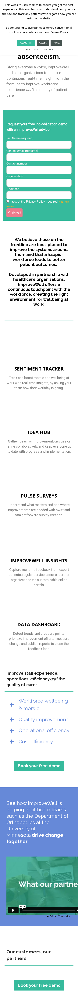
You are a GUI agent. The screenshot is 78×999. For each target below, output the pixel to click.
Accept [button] (43, 42)
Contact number (16, 163)
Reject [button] (56, 42)
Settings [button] (48, 49)
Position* (12, 189)
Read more (32, 49)
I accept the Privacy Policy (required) (34, 201)
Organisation (14, 176)
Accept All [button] (26, 42)
